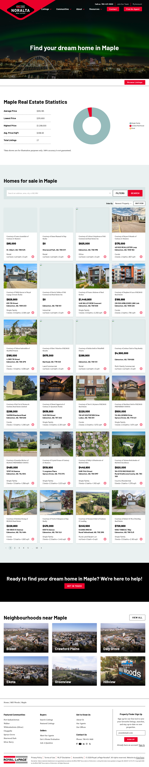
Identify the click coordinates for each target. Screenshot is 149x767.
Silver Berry (9, 742)
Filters (120, 193)
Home (6, 702)
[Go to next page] (41, 548)
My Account (137, 4)
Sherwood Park (10, 738)
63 (37, 548)
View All (137, 617)
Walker (7, 723)
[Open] (110, 193)
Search (135, 193)
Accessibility (78, 757)
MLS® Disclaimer (64, 757)
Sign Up (131, 739)
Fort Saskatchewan (11, 720)
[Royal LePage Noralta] (20, 10)
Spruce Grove (9, 734)
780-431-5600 (88, 739)
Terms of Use (49, 757)
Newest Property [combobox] (122, 203)
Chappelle (8, 731)
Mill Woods (15, 702)
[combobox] (58, 193)
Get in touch (74, 586)
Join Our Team (123, 4)
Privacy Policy (36, 757)
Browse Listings (134, 82)
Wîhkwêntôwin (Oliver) (13, 727)
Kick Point (140, 757)
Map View (139, 203)
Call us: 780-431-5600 (104, 4)
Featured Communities (14, 714)
